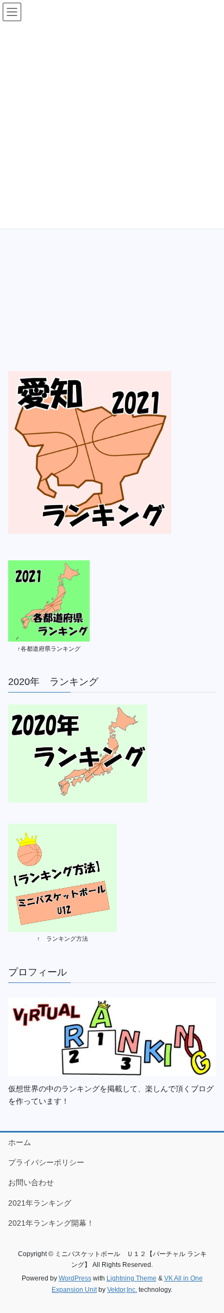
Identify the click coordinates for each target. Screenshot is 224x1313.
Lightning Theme (132, 1278)
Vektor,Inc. (122, 1289)
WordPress (75, 1278)
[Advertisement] (112, 239)
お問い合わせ (31, 1182)
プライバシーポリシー (46, 1162)
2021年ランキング (39, 1203)
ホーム (19, 1142)
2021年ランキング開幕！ (51, 1223)
